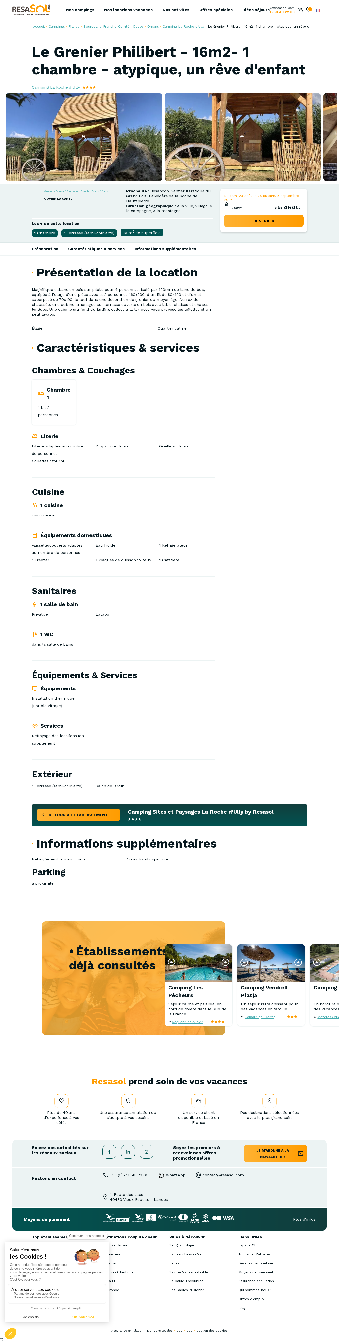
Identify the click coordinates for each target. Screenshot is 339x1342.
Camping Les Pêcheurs (185, 991)
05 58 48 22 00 (282, 12)
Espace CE (247, 1245)
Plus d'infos (304, 1219)
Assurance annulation (256, 1281)
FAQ (241, 1308)
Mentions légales (160, 1330)
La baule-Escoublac (186, 1281)
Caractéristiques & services (96, 248)
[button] (171, 962)
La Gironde (110, 1290)
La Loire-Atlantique (117, 1272)
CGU (189, 1330)
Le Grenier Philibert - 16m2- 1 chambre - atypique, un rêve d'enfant (264, 26)
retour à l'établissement (78, 814)
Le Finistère (110, 1254)
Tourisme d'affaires (254, 1254)
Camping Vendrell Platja (264, 991)
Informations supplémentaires (165, 248)
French (318, 10)
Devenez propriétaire (255, 1263)
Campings (57, 26)
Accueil (39, 26)
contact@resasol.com (278, 8)
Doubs (138, 26)
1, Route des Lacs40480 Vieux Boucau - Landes (139, 1197)
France (74, 26)
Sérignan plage (182, 1245)
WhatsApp (175, 1175)
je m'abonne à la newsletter (272, 1153)
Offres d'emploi (251, 1299)
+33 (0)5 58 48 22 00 (129, 1175)
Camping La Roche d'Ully (183, 26)
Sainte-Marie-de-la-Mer (189, 1272)
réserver (263, 220)
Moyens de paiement (255, 1272)
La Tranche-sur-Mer (186, 1254)
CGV (179, 1330)
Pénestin (177, 1263)
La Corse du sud (114, 1245)
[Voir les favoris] (309, 10)
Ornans (153, 26)
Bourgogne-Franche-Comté (106, 26)
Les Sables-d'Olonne (187, 1290)
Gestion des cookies (212, 1330)
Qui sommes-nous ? (255, 1290)
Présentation (45, 248)
